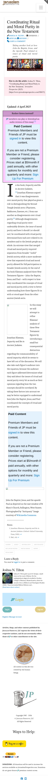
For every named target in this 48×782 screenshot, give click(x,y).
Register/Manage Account (12, 617)
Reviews (23, 38)
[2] (14, 218)
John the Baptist (38, 544)
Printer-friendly (25, 548)
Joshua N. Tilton (16, 36)
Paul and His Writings (11, 548)
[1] (16, 192)
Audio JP (16, 544)
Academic (8, 544)
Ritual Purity (9, 552)
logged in (17, 562)
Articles (12, 38)
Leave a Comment (17, 41)
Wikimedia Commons (26, 515)
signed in (15, 138)
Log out (40, 609)
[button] (41, 7)
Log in (7, 609)
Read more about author (11, 587)
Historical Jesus (26, 544)
